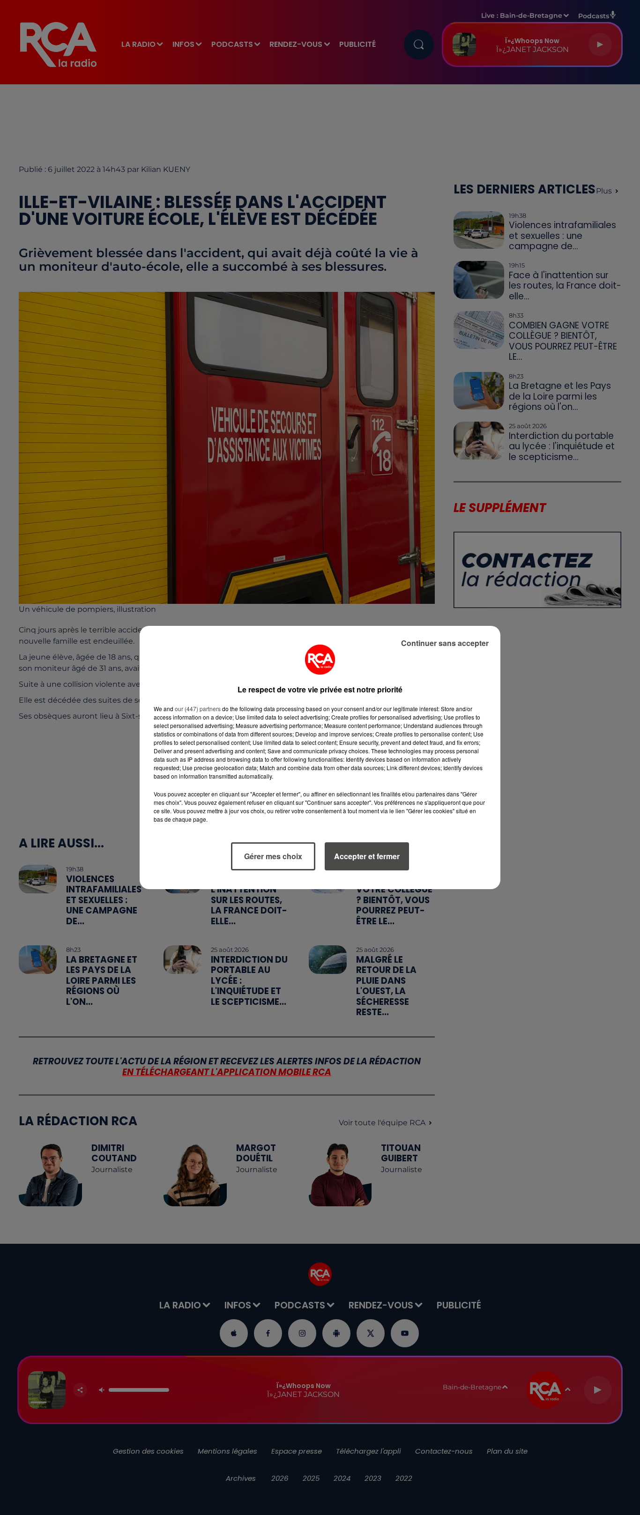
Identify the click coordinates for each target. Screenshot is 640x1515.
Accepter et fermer (367, 856)
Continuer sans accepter (445, 643)
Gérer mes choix (273, 856)
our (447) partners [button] (198, 709)
